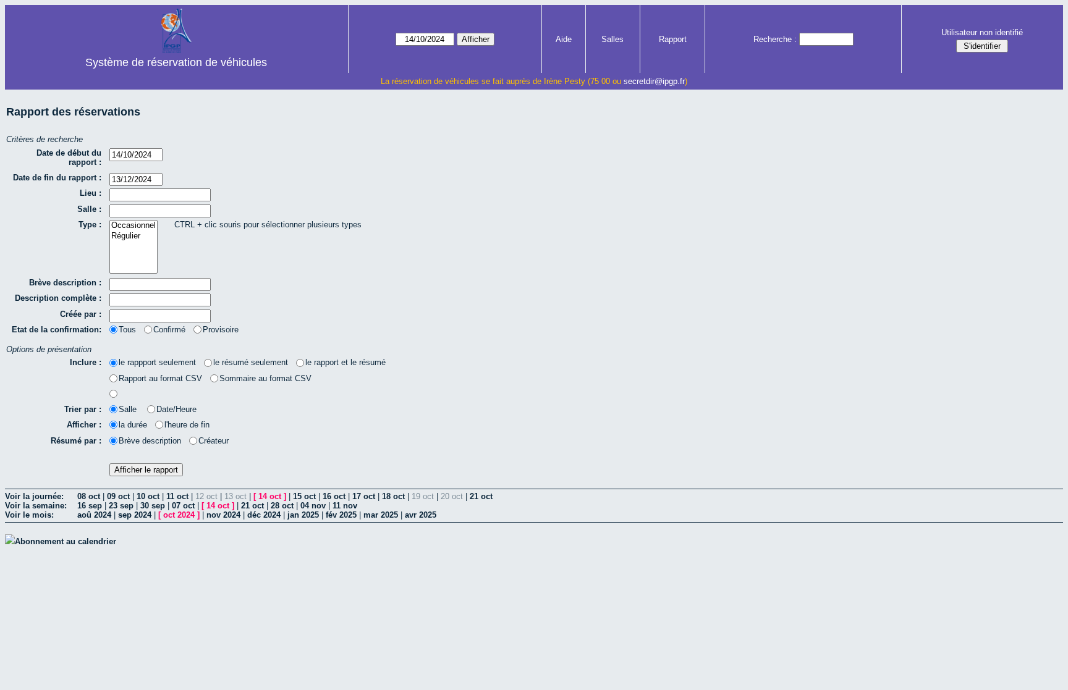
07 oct (183, 505)
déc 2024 (264, 515)
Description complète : (58, 298)
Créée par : (80, 314)
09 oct (118, 496)
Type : (89, 224)
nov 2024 (223, 515)
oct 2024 (179, 515)
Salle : (89, 209)
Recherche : (775, 39)
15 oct (304, 496)
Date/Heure (176, 409)
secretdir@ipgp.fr (654, 81)
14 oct (269, 496)
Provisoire (221, 329)
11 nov (345, 505)
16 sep (89, 505)
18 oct (393, 496)
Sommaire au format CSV (265, 378)
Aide (564, 39)
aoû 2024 (94, 515)
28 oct (282, 505)
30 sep (152, 505)
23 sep (121, 505)
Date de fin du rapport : (57, 177)
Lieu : (90, 193)
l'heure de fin (187, 424)
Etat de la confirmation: (56, 329)
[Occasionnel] (133, 226)
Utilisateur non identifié (982, 32)
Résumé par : (76, 440)
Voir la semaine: (36, 505)
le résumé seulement (250, 362)
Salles (612, 39)
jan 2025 (303, 515)
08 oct (88, 496)
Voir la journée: (34, 496)
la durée (133, 424)
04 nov (313, 505)
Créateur (213, 440)
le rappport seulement (157, 362)
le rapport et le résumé (345, 362)
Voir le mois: (29, 515)
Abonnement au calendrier (65, 541)
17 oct (363, 496)
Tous (127, 329)
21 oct (481, 496)
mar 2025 (380, 515)
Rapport (673, 39)
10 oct (148, 496)
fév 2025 (341, 515)
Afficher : (84, 424)
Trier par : (82, 409)
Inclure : (85, 362)
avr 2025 (420, 515)
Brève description (150, 440)
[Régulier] (133, 236)
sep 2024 (134, 515)
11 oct (177, 496)
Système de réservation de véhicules (176, 62)
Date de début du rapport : (68, 157)
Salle (129, 409)
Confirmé (169, 329)
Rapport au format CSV (160, 378)
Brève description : (65, 282)
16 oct (334, 496)
